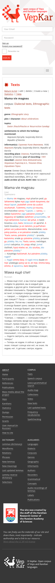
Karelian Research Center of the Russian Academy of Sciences (33, 517)
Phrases (6, 457)
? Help (19, 94)
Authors (31, 470)
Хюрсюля (8, 147)
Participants (8, 378)
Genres (31, 457)
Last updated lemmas (12, 470)
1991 (43, 156)
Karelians (6, 403)
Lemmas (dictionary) (12, 444)
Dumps (5, 412)
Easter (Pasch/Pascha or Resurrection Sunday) (28, 126)
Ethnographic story (20, 114)
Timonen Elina (35, 163)
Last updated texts (37, 407)
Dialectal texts (23, 104)
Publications (8, 387)
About (5, 370)
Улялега (25, 153)
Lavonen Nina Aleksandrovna (28, 160)
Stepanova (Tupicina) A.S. (15, 163)
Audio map (33, 390)
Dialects (31, 448)
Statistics (8, 94)
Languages (33, 444)
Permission (7, 416)
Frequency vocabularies (34, 413)
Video (30, 398)
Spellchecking (34, 419)
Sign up (5, 43)
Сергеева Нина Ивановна (30, 144)
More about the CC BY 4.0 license (19, 541)
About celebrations (30, 118)
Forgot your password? (12, 46)
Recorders (33, 474)
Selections (7, 482)
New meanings (9, 466)
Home (5, 374)
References (7, 383)
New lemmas (8, 461)
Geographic (33, 461)
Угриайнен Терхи (12, 166)
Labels (31, 495)
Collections (33, 394)
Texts (30, 374)
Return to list (10, 91)
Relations (6, 452)
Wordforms (7, 448)
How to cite (7, 432)
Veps (4, 399)
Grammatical (34, 479)
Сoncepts (32, 483)
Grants (5, 421)
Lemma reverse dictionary (9, 476)
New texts (32, 403)
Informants (33, 466)
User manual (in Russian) (10, 427)
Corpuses (32, 452)
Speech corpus (35, 378)
